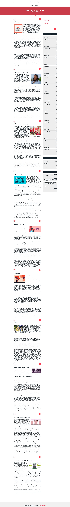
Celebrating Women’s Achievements (21, 72)
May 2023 (46, 113)
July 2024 (46, 82)
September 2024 (47, 77)
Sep (40, 19)
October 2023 (47, 102)
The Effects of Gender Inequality (20, 174)
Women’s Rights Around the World (21, 124)
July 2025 (46, 57)
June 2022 (46, 138)
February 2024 (47, 93)
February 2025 (47, 66)
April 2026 (46, 37)
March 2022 (46, 145)
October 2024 (47, 75)
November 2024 (47, 73)
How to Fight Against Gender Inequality (22, 417)
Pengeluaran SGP (46, 20)
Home (32, 5)
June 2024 (46, 84)
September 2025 (47, 53)
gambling (46, 163)
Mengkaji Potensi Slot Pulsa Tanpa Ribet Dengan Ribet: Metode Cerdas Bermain (50, 176)
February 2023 (47, 120)
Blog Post (36, 5)
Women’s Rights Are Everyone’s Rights (21, 367)
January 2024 (47, 95)
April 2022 (46, 142)
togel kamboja (46, 23)
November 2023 (47, 100)
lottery (46, 165)
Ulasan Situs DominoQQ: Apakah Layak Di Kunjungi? (51, 180)
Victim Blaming (17, 22)
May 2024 (46, 86)
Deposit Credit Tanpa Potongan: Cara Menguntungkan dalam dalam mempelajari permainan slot (50, 190)
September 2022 (47, 131)
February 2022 (47, 147)
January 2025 (47, 68)
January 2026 (47, 44)
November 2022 (47, 127)
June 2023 (46, 111)
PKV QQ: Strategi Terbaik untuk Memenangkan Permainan (49, 186)
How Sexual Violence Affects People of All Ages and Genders (26, 460)
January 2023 (47, 122)
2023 (34, 11)
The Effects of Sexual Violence (20, 224)
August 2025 (47, 55)
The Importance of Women (19, 323)
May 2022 (46, 140)
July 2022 (46, 136)
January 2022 (47, 149)
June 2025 (46, 59)
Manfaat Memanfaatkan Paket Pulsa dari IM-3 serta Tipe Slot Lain (50, 183)
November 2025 (47, 48)
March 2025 (46, 64)
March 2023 (46, 118)
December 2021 (47, 151)
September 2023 (47, 104)
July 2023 (46, 109)
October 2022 (47, 129)
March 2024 (47, 91)
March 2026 (47, 39)
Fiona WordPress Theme (42, 505)
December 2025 (47, 46)
